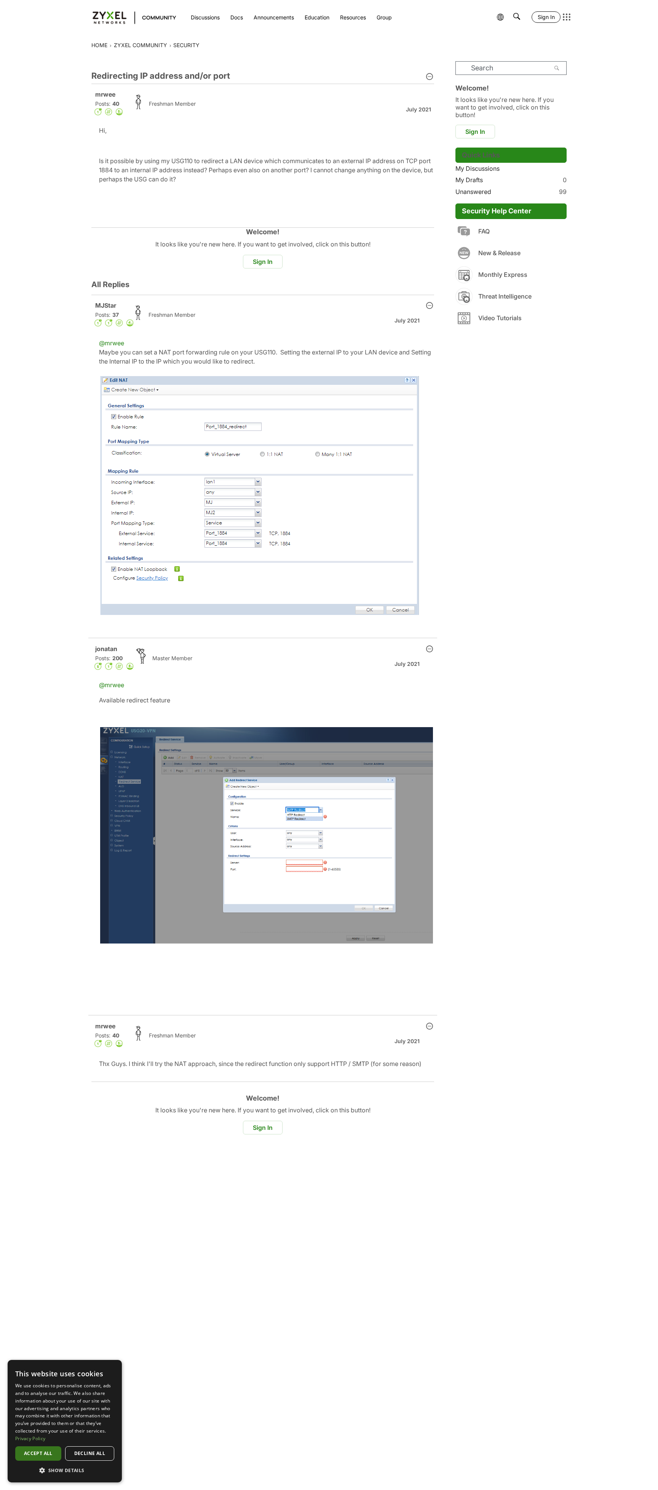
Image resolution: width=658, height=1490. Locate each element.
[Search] (557, 68)
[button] (429, 77)
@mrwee (111, 343)
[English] (130, 17)
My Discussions (477, 168)
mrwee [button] (105, 94)
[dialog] (65, 1421)
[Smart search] (517, 17)
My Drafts (511, 180)
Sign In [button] (263, 261)
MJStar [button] (105, 305)
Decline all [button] (89, 1453)
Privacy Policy (30, 1438)
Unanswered (511, 191)
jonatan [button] (106, 649)
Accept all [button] (38, 1453)
